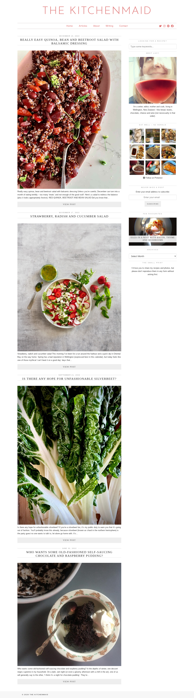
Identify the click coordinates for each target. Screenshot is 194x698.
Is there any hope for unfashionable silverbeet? (69, 378)
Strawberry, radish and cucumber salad (69, 216)
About (96, 25)
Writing (109, 25)
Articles (83, 25)
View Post (69, 204)
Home (69, 25)
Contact (123, 25)
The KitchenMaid (97, 11)
